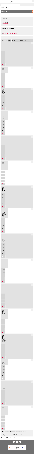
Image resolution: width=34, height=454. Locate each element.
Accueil (2, 4)
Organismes (5, 4)
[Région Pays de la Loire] (23, 447)
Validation (21, 40)
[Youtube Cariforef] (14, 442)
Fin (12, 40)
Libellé (3, 40)
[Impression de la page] (8, 7)
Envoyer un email (5, 23)
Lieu (16, 40)
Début (9, 40)
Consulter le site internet (7, 24)
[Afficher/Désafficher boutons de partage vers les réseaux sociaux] (6, 7)
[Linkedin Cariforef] (20, 442)
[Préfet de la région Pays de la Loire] (17, 448)
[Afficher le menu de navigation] (32, 1)
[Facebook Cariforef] (17, 442)
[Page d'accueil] (7, 2)
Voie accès (24, 40)
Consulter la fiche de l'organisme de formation (10, 33)
